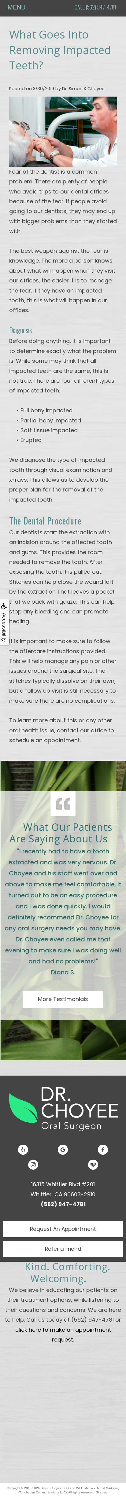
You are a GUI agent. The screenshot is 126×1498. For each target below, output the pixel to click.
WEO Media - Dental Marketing (98, 1488)
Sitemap (102, 1492)
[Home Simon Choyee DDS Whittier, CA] (63, 1108)
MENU (16, 6)
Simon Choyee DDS (55, 1488)
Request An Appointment (63, 1229)
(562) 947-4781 (63, 1204)
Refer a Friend (63, 1249)
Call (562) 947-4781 (95, 7)
